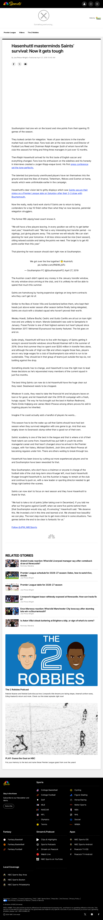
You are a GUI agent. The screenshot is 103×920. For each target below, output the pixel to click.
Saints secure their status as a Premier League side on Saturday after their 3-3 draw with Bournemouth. (50, 193)
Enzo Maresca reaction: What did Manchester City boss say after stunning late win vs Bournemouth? (57, 610)
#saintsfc (68, 261)
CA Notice (26, 900)
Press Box (55, 899)
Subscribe (8, 806)
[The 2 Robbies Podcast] (51, 660)
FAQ (34, 899)
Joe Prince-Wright (21, 58)
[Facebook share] (14, 64)
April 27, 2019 (72, 270)
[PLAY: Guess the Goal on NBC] (51, 729)
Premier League (10, 32)
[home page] (12, 4)
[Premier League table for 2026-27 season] (12, 587)
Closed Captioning (25, 899)
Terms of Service (38, 900)
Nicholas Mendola (27, 566)
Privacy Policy (75, 899)
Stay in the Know (10, 794)
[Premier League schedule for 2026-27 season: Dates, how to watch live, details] (12, 575)
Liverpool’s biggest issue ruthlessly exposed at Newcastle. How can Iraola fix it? (58, 598)
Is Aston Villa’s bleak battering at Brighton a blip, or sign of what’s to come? (57, 620)
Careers (14, 899)
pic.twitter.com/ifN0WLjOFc (51, 265)
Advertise (6, 899)
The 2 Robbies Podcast (17, 689)
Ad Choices (64, 899)
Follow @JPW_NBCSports (24, 527)
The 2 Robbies (33, 32)
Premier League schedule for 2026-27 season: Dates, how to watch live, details (56, 574)
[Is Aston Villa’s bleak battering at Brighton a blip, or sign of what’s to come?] (12, 623)
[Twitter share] (19, 64)
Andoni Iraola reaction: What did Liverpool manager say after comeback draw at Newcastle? (56, 562)
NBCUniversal (17, 904)
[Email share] (25, 64)
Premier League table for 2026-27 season (41, 584)
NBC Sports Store (44, 899)
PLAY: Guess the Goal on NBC (20, 758)
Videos (21, 32)
